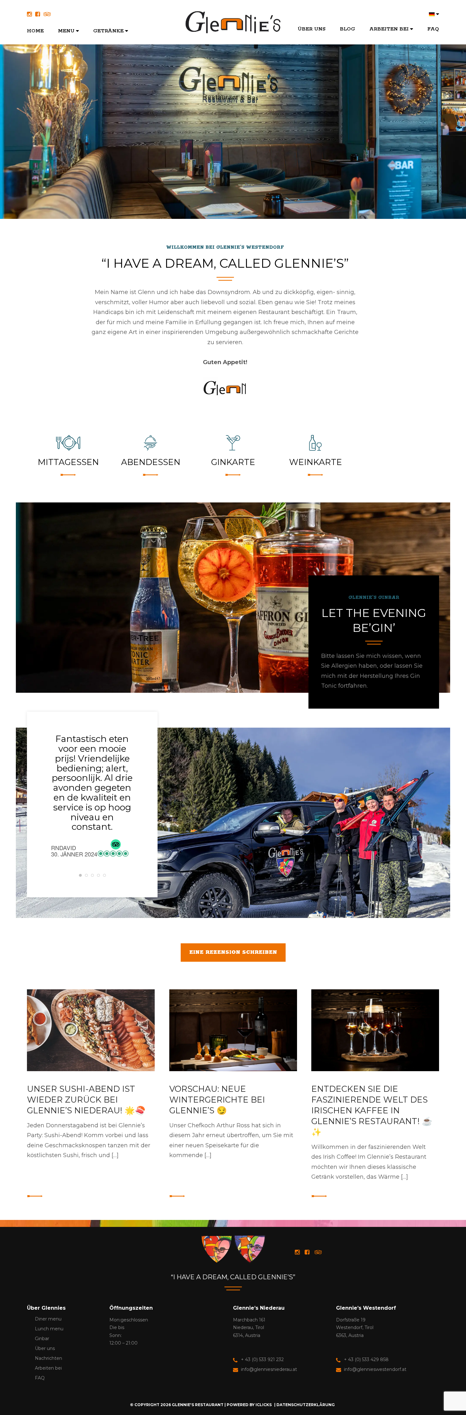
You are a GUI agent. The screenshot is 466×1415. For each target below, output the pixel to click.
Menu (66, 31)
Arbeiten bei (389, 29)
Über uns (312, 29)
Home (35, 31)
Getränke (108, 31)
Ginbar (42, 1338)
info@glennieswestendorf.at (375, 1369)
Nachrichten (48, 1358)
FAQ (433, 29)
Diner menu (48, 1319)
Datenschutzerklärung (305, 1404)
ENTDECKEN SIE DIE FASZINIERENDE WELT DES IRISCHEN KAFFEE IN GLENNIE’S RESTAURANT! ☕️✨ (371, 1110)
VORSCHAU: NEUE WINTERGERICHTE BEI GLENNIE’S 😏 (217, 1100)
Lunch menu (49, 1329)
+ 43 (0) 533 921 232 (262, 1359)
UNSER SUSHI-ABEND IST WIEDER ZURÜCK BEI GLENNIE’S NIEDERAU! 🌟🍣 (86, 1100)
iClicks (264, 1404)
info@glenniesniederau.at (269, 1369)
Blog (347, 29)
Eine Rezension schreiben (233, 952)
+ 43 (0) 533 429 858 (366, 1359)
